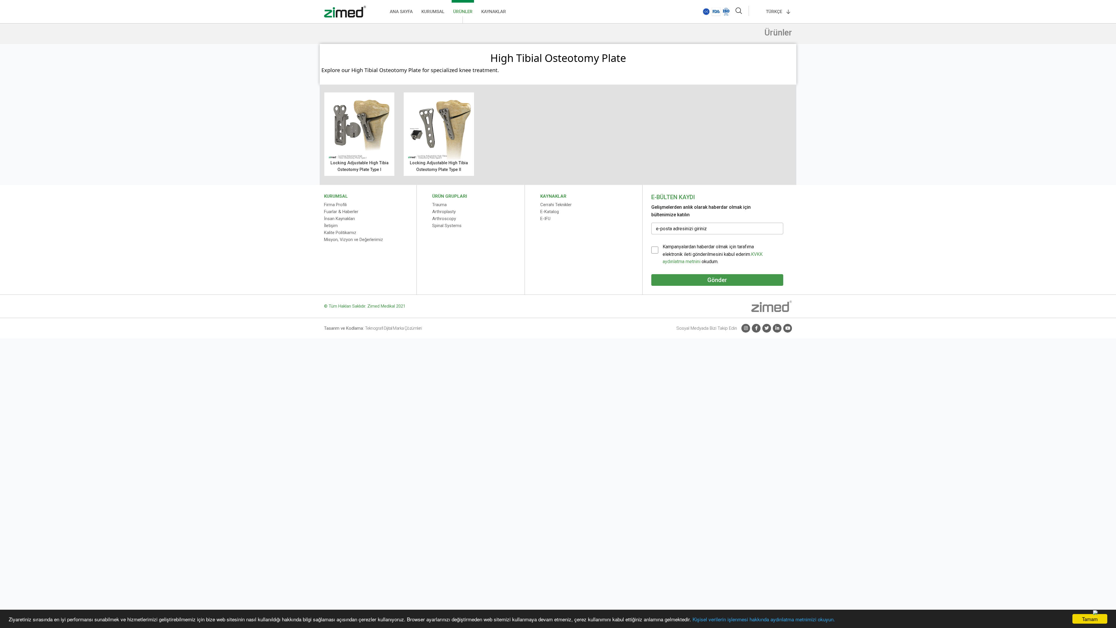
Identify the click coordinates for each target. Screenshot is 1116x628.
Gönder (717, 279)
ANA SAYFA (401, 11)
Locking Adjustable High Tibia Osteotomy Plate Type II (439, 166)
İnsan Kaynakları (339, 218)
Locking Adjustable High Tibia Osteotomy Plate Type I (359, 166)
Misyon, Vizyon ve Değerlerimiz (353, 239)
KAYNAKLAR (493, 11)
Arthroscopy (444, 218)
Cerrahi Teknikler (556, 204)
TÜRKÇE (774, 11)
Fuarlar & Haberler (341, 211)
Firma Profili (335, 204)
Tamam (1090, 618)
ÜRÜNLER (463, 11)
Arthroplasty (444, 211)
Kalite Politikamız (340, 232)
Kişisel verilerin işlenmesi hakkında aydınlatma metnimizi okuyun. (764, 619)
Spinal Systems (447, 225)
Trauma (439, 204)
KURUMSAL (432, 11)
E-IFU (545, 218)
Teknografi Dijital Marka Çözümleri (393, 328)
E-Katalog (549, 211)
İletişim (331, 225)
